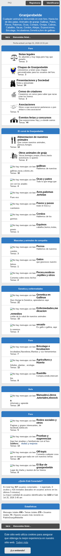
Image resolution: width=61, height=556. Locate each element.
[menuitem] (8, 3)
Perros (40, 246)
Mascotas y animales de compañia (30, 240)
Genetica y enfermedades (30, 289)
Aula (30, 389)
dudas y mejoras (29, 443)
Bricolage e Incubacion (43, 347)
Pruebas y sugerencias (43, 437)
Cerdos (40, 213)
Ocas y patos (44, 179)
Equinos (41, 224)
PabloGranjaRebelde (13, 517)
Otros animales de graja (33, 152)
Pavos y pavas (45, 203)
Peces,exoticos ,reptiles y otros (45, 273)
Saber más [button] (22, 542)
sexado (40, 324)
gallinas (41, 166)
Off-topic (41, 451)
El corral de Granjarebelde (30, 131)
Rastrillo (41, 373)
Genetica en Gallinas (43, 296)
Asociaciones (27, 104)
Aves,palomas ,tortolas (44, 193)
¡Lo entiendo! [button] (17, 550)
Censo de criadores (30, 91)
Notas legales (27, 54)
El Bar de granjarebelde (44, 466)
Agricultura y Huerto (44, 361)
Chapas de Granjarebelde (33, 67)
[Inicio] (30, 10)
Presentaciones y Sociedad (33, 80)
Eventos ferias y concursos (35, 117)
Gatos (39, 259)
